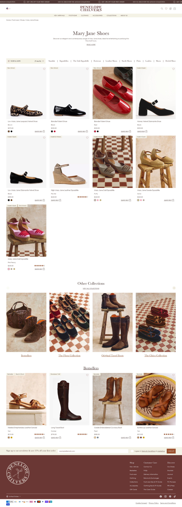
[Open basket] (175, 9)
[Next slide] (174, 288)
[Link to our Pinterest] (170, 496)
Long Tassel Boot (57, 428)
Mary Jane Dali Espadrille (104, 190)
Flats (138, 61)
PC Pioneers (171, 482)
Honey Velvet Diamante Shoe (149, 121)
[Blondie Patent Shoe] (52, 131)
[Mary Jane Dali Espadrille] (95, 200)
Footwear (73, 15)
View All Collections (91, 288)
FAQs (145, 470)
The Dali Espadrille (81, 61)
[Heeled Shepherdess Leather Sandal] (9, 437)
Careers (170, 489)
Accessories (97, 15)
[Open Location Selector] (8, 9)
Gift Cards (133, 489)
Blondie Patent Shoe (59, 121)
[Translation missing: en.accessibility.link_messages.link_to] (17, 473)
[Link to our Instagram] (165, 496)
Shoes (158, 61)
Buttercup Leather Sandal (147, 428)
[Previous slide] (7, 288)
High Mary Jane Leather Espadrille (64, 190)
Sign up (171, 451)
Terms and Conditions (168, 503)
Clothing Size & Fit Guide (152, 486)
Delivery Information (151, 474)
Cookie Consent (141, 503)
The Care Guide (149, 489)
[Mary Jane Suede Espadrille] (100, 200)
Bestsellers (91, 368)
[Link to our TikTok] (175, 496)
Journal (170, 474)
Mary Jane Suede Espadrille (148, 190)
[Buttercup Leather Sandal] (138, 437)
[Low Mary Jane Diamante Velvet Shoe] (11, 131)
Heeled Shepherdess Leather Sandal (22, 428)
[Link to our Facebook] (161, 496)
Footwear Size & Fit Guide (153, 482)
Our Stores (171, 467)
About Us (124, 15)
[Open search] (162, 9)
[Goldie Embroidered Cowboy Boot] (95, 437)
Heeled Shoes (170, 61)
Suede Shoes (127, 61)
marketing (161, 451)
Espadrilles (64, 61)
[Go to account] (170, 9)
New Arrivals (134, 467)
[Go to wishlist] (166, 9)
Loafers (148, 61)
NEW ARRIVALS (59, 15)
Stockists (170, 470)
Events (169, 478)
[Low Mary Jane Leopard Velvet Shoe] (9, 131)
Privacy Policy (154, 503)
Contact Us (148, 467)
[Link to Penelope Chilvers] (91, 8)
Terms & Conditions (148, 451)
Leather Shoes (111, 61)
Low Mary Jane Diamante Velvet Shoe (23, 190)
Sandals (52, 61)
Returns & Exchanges (151, 478)
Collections (111, 15)
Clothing (84, 15)
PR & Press (170, 486)
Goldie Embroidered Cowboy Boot (108, 428)
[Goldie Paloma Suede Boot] (98, 437)
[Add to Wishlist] (44, 69)
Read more (91, 44)
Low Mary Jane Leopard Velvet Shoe (22, 121)
